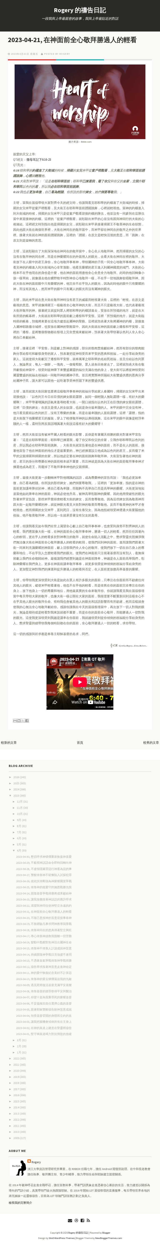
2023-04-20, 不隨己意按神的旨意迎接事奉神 (44, 918)
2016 (16, 1095)
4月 (19, 850)
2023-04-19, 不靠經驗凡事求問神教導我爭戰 (44, 924)
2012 (16, 1119)
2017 (16, 1089)
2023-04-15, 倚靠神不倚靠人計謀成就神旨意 (44, 948)
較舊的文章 (151, 743)
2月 (19, 1046)
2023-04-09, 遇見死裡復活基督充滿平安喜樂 (44, 985)
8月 (19, 826)
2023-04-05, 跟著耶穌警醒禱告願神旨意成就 (44, 1009)
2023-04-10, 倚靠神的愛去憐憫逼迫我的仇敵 (44, 979)
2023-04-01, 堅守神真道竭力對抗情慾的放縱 (44, 1034)
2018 (16, 1083)
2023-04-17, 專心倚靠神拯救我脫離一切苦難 (44, 936)
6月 (19, 838)
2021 (16, 1064)
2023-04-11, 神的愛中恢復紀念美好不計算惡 (44, 973)
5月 (19, 844)
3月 (19, 1040)
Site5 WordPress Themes (61, 1238)
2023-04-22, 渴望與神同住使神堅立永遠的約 (44, 905)
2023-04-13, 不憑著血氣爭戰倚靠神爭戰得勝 (44, 960)
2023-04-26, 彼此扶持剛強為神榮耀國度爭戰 (44, 881)
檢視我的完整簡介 (20, 1203)
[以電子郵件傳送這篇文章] (15, 721)
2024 (16, 789)
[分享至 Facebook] (27, 721)
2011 (16, 1126)
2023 (16, 795)
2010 (16, 1132)
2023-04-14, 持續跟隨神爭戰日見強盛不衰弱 (44, 954)
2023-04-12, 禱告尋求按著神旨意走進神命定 (44, 967)
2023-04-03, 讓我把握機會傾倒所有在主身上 (44, 1022)
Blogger (106, 1232)
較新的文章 (9, 743)
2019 (16, 1077)
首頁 (80, 743)
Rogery (36, 1162)
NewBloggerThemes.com (108, 1238)
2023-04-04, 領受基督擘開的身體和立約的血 (44, 1016)
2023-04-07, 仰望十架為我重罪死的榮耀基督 (44, 997)
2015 (16, 1101)
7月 (19, 832)
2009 (16, 1138)
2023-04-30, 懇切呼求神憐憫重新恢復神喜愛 (44, 857)
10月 (20, 814)
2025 (16, 783)
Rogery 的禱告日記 (80, 10)
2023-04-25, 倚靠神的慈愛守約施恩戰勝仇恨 (44, 887)
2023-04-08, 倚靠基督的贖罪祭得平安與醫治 (44, 991)
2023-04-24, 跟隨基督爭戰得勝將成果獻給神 (44, 893)
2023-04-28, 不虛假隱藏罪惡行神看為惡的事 (44, 869)
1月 (19, 1052)
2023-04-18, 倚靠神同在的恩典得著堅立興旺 (44, 930)
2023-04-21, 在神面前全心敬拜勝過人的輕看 (72, 40)
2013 (16, 1113)
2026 (16, 777)
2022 (16, 1058)
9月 (19, 820)
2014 (16, 1107)
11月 (20, 808)
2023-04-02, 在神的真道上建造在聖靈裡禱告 (44, 1028)
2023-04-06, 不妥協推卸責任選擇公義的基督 (44, 1003)
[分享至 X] (23, 721)
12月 (20, 801)
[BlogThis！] (19, 721)
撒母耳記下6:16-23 (38, 160)
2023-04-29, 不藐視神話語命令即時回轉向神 (44, 863)
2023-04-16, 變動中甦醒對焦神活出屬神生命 (44, 942)
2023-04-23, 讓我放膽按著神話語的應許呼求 (44, 899)
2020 (16, 1071)
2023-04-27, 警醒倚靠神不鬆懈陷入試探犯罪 (44, 875)
